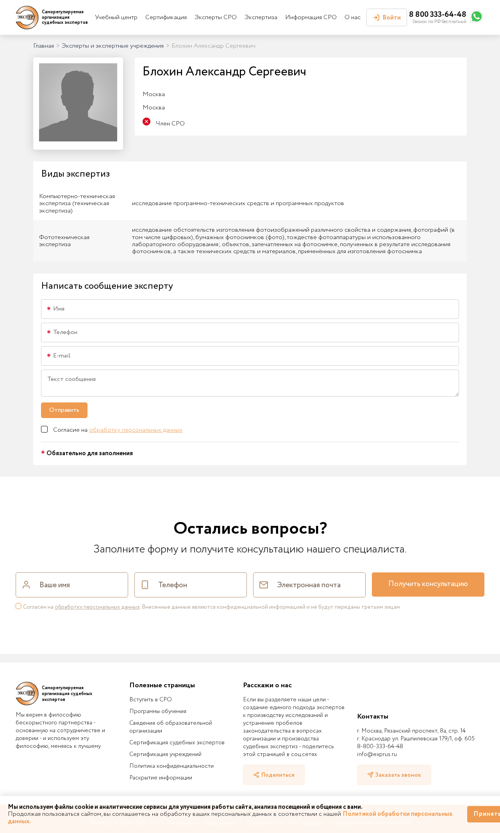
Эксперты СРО (216, 17)
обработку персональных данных (135, 429)
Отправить (64, 410)
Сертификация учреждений (165, 754)
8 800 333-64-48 (437, 14)
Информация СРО (311, 17)
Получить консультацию (428, 584)
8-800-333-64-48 (380, 746)
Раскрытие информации (160, 778)
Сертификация (166, 17)
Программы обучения (157, 711)
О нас (353, 17)
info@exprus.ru (377, 754)
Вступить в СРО (150, 699)
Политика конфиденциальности (171, 766)
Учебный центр (116, 17)
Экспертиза (261, 17)
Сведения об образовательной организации (170, 727)
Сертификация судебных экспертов (177, 742)
